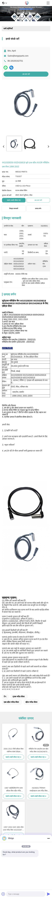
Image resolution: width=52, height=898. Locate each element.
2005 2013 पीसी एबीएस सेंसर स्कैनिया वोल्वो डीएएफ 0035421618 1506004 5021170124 (13, 750)
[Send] (48, 894)
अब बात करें (26, 74)
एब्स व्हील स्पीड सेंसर (11, 702)
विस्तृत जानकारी (13, 208)
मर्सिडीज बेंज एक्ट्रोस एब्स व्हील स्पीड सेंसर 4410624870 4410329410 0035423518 (38, 750)
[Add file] (3, 894)
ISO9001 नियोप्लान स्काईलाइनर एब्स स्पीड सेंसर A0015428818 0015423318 (38, 789)
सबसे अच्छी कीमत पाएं (14, 200)
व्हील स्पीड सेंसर (31, 702)
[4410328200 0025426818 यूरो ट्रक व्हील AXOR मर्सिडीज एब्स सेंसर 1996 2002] (25, 108)
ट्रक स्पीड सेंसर (19, 696)
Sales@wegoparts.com (18, 56)
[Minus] (48, 838)
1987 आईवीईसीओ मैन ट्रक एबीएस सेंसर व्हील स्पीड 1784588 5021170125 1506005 (14, 789)
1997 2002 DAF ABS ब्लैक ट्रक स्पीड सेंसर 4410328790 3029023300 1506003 (13, 828)
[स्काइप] (11, 67)
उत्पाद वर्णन (38, 208)
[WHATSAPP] (5, 67)
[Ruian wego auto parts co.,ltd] (27, 3)
